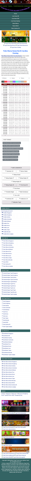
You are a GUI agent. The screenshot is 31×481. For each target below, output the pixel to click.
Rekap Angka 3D (24, 178)
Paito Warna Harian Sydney (9, 365)
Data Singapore (6, 301)
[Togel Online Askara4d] (15, 423)
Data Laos (5, 316)
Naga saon (14, 393)
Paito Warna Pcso (7, 251)
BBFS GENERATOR (17, 167)
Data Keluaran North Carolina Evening (11, 143)
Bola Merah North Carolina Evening (11, 154)
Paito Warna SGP (14, 464)
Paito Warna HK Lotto (18, 470)
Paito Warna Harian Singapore (10, 361)
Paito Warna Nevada (7, 259)
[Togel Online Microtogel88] (15, 403)
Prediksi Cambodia (7, 219)
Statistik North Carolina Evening (10, 156)
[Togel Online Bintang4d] (8, 427)
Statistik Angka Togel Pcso (9, 283)
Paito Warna (15, 23)
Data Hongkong (6, 303)
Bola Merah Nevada (7, 352)
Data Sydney (6, 305)
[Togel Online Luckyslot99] (15, 441)
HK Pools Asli (19, 472)
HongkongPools (8, 469)
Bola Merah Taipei (7, 350)
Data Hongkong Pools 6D (7, 211)
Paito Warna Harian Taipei (9, 378)
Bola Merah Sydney (7, 337)
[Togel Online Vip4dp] (7, 445)
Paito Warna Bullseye (8, 249)
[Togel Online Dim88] (15, 39)
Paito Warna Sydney (7, 245)
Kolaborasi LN (24, 198)
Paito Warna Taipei (7, 257)
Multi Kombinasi (24, 192)
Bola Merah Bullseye (7, 342)
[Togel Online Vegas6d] (15, 417)
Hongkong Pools (18, 395)
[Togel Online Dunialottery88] (15, 449)
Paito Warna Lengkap (8, 266)
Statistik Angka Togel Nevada (9, 292)
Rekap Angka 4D (9, 185)
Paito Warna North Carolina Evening (11, 145)
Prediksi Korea (6, 225)
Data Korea (5, 313)
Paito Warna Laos (7, 255)
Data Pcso (5, 311)
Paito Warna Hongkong (8, 243)
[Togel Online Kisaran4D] (21, 43)
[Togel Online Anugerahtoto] (8, 453)
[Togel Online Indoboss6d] (15, 409)
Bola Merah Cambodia (8, 339)
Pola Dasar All (24, 185)
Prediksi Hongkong (7, 215)
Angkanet (15, 467)
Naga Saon (26, 463)
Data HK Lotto (10, 470)
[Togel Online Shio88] (7, 457)
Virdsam (3, 393)
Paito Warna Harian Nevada (9, 380)
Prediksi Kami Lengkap (8, 234)
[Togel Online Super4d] (9, 43)
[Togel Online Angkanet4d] (8, 455)
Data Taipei (5, 318)
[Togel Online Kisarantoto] (9, 45)
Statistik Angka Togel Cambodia (10, 279)
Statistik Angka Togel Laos (9, 288)
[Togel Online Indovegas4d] (18, 457)
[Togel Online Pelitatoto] (22, 45)
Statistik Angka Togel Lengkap (10, 294)
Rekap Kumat (16, 174)
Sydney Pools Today (9, 395)
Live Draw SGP (15, 18)
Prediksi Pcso (6, 223)
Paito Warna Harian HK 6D (9, 382)
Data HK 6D (5, 322)
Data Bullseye (6, 309)
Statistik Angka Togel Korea (9, 285)
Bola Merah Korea (7, 346)
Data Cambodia (6, 307)
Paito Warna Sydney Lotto (18, 469)
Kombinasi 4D (9, 198)
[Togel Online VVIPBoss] (15, 33)
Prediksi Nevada (6, 231)
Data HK (20, 464)
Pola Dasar (17, 188)
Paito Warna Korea (7, 253)
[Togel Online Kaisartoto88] (15, 433)
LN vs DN (16, 195)
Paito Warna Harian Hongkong (10, 363)
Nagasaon (8, 393)
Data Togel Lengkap (7, 326)
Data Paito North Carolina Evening (11, 151)
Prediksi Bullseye (7, 221)
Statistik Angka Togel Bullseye (10, 281)
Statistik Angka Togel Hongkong (10, 275)
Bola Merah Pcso (7, 344)
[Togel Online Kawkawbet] (20, 413)
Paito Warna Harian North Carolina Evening (12, 148)
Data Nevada (6, 320)
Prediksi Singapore (7, 212)
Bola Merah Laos (7, 348)
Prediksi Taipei (6, 229)
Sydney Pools (21, 467)
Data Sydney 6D (6, 324)
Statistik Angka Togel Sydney (9, 277)
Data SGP (25, 464)
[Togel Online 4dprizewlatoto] (9, 429)
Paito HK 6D (16, 26)
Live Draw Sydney (15, 21)
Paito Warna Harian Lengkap (9, 386)
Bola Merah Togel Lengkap (9, 354)
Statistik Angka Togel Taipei (9, 290)
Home (15, 13)
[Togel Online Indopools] (20, 455)
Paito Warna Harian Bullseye (9, 370)
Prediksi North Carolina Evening (10, 159)
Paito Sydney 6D (15, 28)
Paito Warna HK (14, 463)
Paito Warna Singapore (8, 240)
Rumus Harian (23, 171)
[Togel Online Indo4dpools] (8, 437)
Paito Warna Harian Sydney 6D (10, 384)
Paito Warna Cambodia (8, 247)
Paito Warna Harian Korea (9, 374)
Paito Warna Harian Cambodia (10, 368)
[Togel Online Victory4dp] (8, 413)
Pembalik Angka (10, 192)
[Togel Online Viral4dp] (15, 47)
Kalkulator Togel (17, 202)
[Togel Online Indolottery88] (21, 453)
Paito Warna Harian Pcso (8, 372)
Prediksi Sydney (6, 217)
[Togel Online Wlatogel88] (20, 427)
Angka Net (8, 463)
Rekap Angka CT (9, 178)
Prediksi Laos (6, 227)
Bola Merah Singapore (8, 333)
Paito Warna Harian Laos (8, 376)
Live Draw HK (15, 16)
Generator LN (9, 171)
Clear (3, 81)
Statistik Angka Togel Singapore (10, 273)
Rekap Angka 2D (17, 181)
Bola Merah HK (6, 335)
